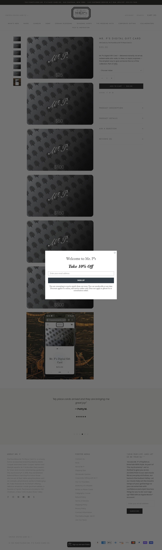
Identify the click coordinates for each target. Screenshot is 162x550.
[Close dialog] (115, 253)
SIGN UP (81, 280)
